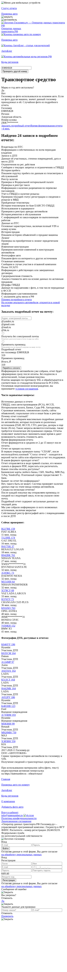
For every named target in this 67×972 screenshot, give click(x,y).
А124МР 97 (7, 662)
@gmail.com (7, 324)
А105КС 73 (7, 572)
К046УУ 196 (8, 644)
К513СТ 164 (8, 679)
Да (2, 90)
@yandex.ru (7, 321)
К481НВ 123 (8, 706)
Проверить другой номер (15, 71)
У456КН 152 (8, 625)
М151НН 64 (8, 581)
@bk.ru (5, 330)
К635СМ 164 (8, 653)
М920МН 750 (8, 732)
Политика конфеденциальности (19, 818)
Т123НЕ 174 (8, 537)
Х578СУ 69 (7, 590)
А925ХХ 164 (8, 670)
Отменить (6, 898)
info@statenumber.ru (12, 815)
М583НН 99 (8, 723)
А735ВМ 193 (8, 715)
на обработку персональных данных (21, 854)
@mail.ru (6, 327)
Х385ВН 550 (8, 741)
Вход (4, 841)
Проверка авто (9, 13)
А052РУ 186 (8, 697)
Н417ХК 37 (7, 546)
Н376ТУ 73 (7, 599)
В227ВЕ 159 (8, 528)
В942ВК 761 (8, 555)
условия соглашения (26, 388)
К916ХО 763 (8, 608)
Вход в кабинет (9, 812)
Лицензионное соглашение (16, 821)
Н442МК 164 (8, 688)
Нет (3, 93)
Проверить (7, 916)
